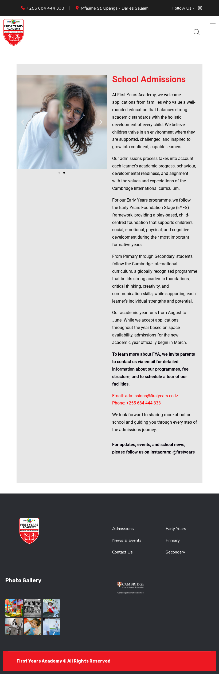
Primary (173, 540)
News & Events (127, 540)
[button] (22, 122)
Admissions (123, 529)
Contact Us (122, 552)
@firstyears (184, 452)
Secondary (175, 552)
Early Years (176, 529)
